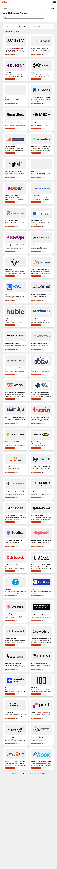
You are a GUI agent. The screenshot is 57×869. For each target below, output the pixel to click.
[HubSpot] (4, 2)
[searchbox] (24, 17)
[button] (52, 8)
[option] (9, 26)
